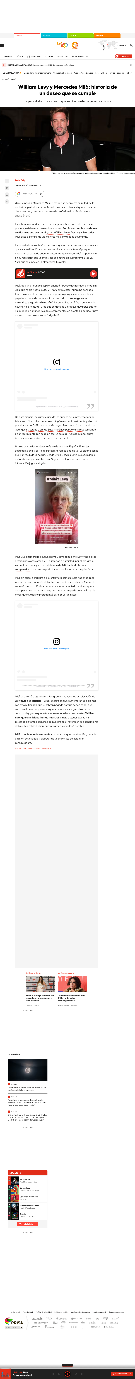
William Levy (20, 748)
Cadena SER (88, 1318)
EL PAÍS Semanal (92, 1322)
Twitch (78, 1284)
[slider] (67, 1368)
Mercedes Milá (34, 748)
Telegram (7, 201)
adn (104, 1318)
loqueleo (96, 1326)
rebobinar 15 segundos (59, 1374)
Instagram (52, 1284)
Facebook (7, 181)
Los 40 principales (50, 1318)
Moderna (49, 1326)
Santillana (62, 1318)
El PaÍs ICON (73, 1326)
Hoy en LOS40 (62, 56)
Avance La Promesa (62, 72)
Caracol (114, 1318)
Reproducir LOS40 (93, 274)
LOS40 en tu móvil (99, 1312)
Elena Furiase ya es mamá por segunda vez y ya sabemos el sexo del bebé (40, 998)
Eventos (49, 56)
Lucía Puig (20, 180)
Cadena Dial (83, 1322)
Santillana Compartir (76, 1318)
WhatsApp (7, 194)
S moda (84, 1326)
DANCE (73, 35)
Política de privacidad (44, 1312)
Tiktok (57, 1284)
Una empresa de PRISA (13, 1321)
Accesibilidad (28, 1312)
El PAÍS (37, 1318)
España (120, 45)
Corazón (13, 79)
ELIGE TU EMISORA (121, 1374)
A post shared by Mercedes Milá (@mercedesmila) (57, 406)
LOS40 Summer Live (80, 56)
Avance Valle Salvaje (83, 72)
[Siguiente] (131, 72)
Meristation (108, 1326)
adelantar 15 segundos (76, 1374)
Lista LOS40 (7, 56)
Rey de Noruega (116, 72)
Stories (83, 1284)
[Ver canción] (15, 1180)
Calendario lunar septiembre (37, 72)
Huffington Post (40, 1322)
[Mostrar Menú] (3, 45)
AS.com (96, 1318)
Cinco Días (73, 1322)
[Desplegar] (67, 1365)
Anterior (52, 1374)
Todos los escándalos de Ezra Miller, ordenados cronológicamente (71, 998)
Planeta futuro (102, 1322)
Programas (36, 56)
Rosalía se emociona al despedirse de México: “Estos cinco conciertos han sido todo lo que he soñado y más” (26, 1102)
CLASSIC (47, 35)
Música (20, 56)
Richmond (35, 1326)
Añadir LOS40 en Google (31, 194)
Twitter (7, 188)
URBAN (99, 35)
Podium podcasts (61, 1326)
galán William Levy (58, 232)
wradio (63, 1322)
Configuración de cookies (80, 1312)
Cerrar (131, 65)
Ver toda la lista (26, 1224)
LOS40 (19, 35)
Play (67, 1374)
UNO (55, 1322)
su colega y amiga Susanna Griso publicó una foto (55, 429)
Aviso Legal (15, 1312)
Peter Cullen (101, 72)
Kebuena (112, 1322)
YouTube (62, 1284)
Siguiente (82, 1374)
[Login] (131, 45)
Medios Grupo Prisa (13, 1327)
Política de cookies (61, 1312)
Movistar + (46, 748)
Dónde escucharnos (116, 1312)
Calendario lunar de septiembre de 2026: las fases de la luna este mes (27, 1088)
